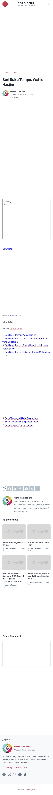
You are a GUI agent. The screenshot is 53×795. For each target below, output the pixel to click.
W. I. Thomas (16, 328)
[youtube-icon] (20, 775)
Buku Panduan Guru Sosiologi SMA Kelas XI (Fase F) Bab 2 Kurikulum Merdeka (13, 577)
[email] (37, 488)
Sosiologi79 (26, 3)
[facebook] (9, 488)
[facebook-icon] (4, 775)
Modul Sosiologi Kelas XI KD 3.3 (13, 543)
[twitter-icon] (9, 775)
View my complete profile (15, 767)
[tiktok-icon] (25, 775)
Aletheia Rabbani (22, 746)
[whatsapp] (20, 488)
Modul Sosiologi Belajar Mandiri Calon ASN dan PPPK (38, 576)
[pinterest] (31, 488)
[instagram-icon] (14, 775)
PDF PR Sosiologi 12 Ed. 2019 (38, 543)
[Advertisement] (26, 39)
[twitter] (15, 488)
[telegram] (26, 488)
